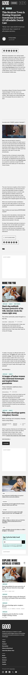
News (3, 655)
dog (11, 331)
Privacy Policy (6, 546)
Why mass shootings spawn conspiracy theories (13, 413)
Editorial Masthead (7, 648)
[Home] (3, 8)
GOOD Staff (11, 321)
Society (4, 657)
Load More (5, 443)
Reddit (13, 354)
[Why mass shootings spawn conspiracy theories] (14, 605)
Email (5, 539)
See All (24, 563)
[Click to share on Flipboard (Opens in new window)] (11, 51)
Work (4, 493)
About (4, 641)
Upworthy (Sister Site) (8, 650)
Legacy (10, 304)
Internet (5, 509)
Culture (4, 664)
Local (4, 527)
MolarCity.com (22, 160)
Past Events (17, 304)
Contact (4, 644)
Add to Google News (10, 237)
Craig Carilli (5, 391)
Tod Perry (4, 321)
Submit (24, 542)
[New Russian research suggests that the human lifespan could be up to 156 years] (14, 502)
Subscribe (14, 2)
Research (5, 501)
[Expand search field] (20, 2)
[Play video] (14, 131)
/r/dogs (9, 356)
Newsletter (5, 646)
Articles (8, 8)
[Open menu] (24, 2)
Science (4, 660)
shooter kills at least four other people (15, 435)
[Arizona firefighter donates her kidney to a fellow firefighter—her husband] (14, 528)
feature (10, 67)
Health (4, 662)
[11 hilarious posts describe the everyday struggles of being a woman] (14, 614)
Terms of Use (19, 544)
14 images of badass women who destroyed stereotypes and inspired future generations (13, 379)
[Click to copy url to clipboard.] (16, 51)
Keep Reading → (6, 369)
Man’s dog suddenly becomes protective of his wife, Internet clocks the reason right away (12, 309)
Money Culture (6, 518)
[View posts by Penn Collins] (4, 39)
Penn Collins (13, 37)
